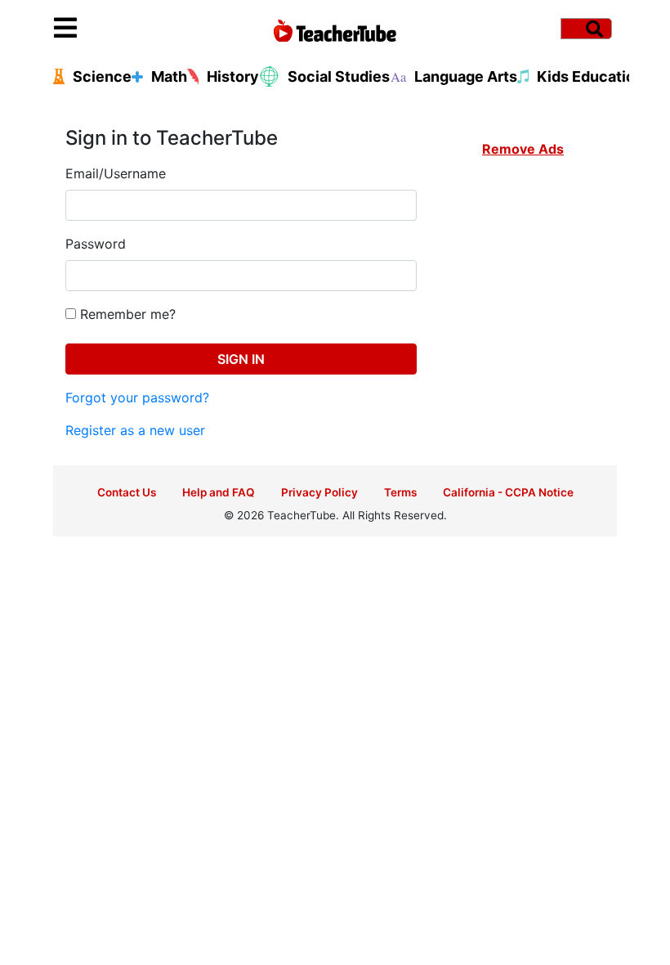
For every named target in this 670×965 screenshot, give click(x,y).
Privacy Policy (319, 492)
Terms (400, 492)
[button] (124, 29)
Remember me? (126, 314)
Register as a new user (135, 430)
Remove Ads (523, 149)
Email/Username (115, 173)
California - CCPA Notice (508, 492)
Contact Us (126, 492)
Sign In (241, 359)
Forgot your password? (137, 397)
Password (95, 244)
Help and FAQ (218, 492)
